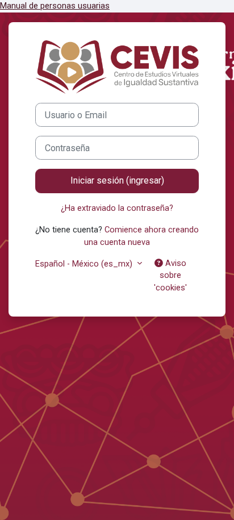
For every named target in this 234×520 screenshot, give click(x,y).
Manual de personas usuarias (55, 6)
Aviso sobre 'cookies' (170, 275)
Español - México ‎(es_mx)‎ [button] (85, 264)
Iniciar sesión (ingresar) (117, 180)
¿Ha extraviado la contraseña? (117, 208)
